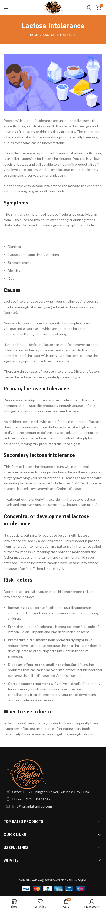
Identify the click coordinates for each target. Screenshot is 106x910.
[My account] (89, 7)
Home (34, 34)
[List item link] (53, 799)
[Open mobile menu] (5, 7)
